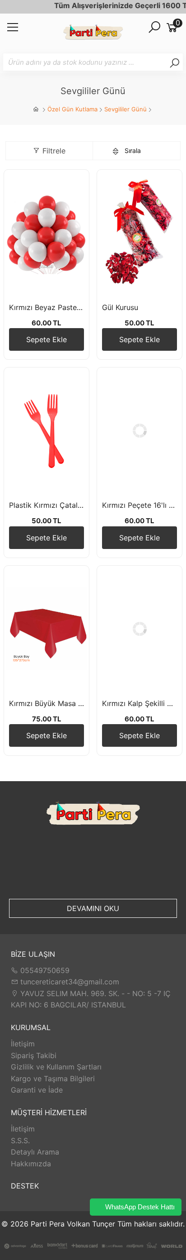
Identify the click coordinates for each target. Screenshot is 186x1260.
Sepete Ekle (46, 339)
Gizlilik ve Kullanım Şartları (56, 1066)
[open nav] (12, 29)
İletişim (23, 1043)
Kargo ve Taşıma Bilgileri (53, 1078)
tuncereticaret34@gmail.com (68, 981)
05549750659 (44, 970)
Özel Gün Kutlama (72, 109)
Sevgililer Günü (125, 109)
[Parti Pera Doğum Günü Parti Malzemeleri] (93, 33)
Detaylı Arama (35, 1151)
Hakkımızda (31, 1163)
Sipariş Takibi (33, 1055)
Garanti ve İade (37, 1089)
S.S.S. (20, 1140)
